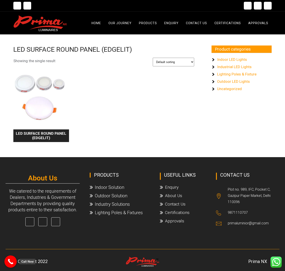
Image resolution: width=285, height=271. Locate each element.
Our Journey (120, 23)
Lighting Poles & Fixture (236, 74)
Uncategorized (229, 89)
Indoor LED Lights (232, 59)
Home (96, 23)
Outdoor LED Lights (233, 81)
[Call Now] (10, 261)
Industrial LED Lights (234, 67)
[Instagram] (268, 6)
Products (148, 23)
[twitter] (258, 6)
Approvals (258, 23)
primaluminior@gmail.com (248, 223)
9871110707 (238, 212)
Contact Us (196, 23)
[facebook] (248, 6)
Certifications (227, 23)
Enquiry (171, 23)
